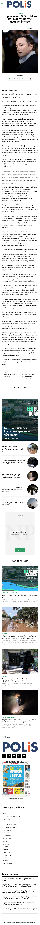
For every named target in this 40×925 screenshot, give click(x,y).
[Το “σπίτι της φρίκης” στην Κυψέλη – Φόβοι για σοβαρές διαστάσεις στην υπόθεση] (32, 462)
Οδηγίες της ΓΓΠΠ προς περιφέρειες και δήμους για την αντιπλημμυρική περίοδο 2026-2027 (12, 448)
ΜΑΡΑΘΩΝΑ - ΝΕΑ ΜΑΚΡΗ (10, 592)
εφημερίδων (20, 798)
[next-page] (35, 402)
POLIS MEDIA (14, 28)
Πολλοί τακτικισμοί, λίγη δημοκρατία (10, 375)
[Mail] (14, 756)
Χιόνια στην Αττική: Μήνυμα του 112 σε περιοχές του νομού (28, 376)
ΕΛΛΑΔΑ (4, 633)
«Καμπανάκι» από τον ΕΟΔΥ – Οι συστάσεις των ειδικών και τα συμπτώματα (12, 489)
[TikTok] (19, 756)
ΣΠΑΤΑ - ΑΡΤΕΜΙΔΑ (8, 717)
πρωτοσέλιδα (13, 798)
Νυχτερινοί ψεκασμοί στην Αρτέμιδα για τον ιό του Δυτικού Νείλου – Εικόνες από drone (12, 475)
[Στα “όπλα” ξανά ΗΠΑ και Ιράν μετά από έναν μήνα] (32, 503)
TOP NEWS (5, 676)
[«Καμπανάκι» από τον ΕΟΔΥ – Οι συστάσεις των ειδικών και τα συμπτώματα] (32, 489)
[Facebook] (4, 756)
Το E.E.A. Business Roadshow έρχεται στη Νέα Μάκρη (18, 431)
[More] (30, 79)
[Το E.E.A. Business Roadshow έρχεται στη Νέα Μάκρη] (20, 420)
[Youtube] (24, 756)
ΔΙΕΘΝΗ (20, 13)
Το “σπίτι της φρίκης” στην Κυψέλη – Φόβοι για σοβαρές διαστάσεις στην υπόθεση (13, 462)
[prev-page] (31, 402)
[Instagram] (9, 756)
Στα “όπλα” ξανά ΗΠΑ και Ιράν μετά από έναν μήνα (19, 909)
